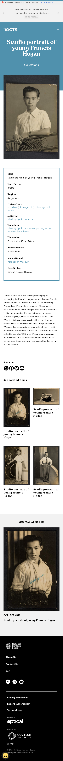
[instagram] (14, 682)
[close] (57, 13)
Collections (31, 65)
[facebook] (8, 682)
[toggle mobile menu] (58, 30)
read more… (31, 17)
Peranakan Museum (18, 262)
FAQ (8, 671)
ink (33, 219)
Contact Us (12, 664)
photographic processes (21, 228)
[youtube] (21, 682)
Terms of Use (14, 710)
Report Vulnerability (18, 704)
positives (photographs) (20, 207)
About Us (11, 657)
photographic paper (18, 219)
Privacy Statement (17, 698)
